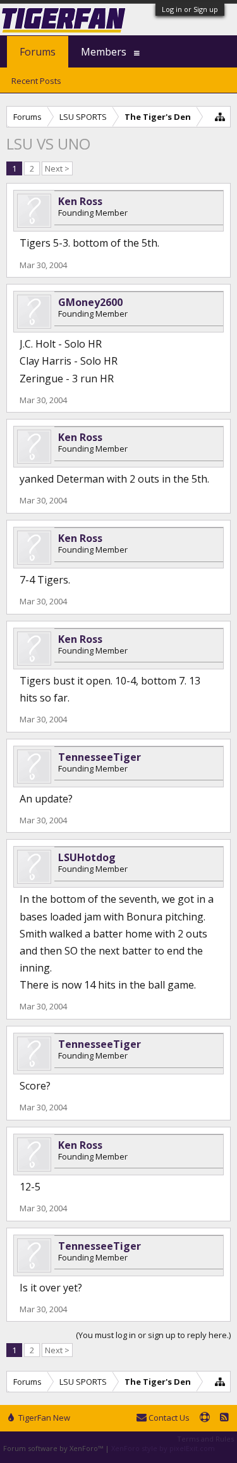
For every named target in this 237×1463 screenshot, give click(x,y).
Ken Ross (80, 201)
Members (103, 52)
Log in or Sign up (190, 9)
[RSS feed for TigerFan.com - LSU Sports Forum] (224, 1418)
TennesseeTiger (99, 757)
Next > (57, 168)
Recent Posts (36, 80)
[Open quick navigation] (220, 116)
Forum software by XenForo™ (54, 1448)
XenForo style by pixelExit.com (163, 1448)
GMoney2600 (90, 302)
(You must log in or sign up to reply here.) (153, 1335)
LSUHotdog (87, 857)
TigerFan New (43, 1417)
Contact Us (168, 1417)
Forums (38, 52)
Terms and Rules (205, 1438)
